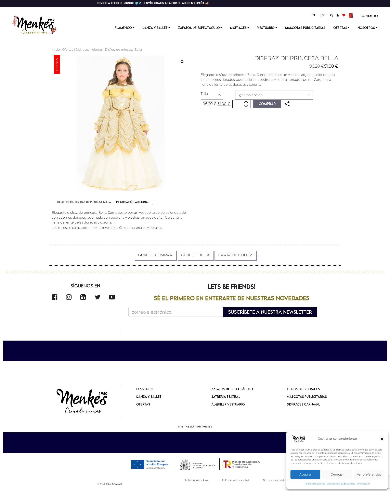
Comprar (267, 104)
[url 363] (69, 297)
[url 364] (83, 297)
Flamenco (123, 28)
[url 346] (287, 104)
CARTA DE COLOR (235, 255)
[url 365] (97, 297)
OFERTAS (340, 28)
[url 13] (338, 15)
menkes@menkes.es (195, 426)
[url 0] (298, 439)
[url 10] (38, 24)
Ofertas (67, 50)
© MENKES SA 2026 (109, 483)
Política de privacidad (235, 480)
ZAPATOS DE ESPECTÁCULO (232, 389)
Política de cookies (314, 483)
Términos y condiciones (278, 480)
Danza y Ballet (155, 28)
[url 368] (82, 401)
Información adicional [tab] (132, 202)
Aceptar (305, 474)
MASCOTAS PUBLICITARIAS (307, 397)
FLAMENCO (144, 389)
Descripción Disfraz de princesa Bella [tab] (84, 202)
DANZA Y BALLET (148, 397)
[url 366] (112, 297)
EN (313, 15)
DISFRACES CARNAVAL (303, 404)
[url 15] (351, 15)
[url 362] (54, 297)
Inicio (56, 50)
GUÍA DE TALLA (195, 255)
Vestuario (266, 28)
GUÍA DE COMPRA (155, 255)
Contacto (369, 16)
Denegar (337, 474)
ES (322, 15)
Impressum (363, 483)
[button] (382, 439)
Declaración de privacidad (341, 483)
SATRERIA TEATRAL (225, 397)
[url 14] (343, 15)
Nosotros (366, 28)
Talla (204, 94)
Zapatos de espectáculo (199, 28)
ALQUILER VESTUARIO (228, 404)
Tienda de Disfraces (303, 389)
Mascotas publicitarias (305, 28)
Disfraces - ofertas (89, 50)
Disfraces (238, 28)
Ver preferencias (369, 474)
